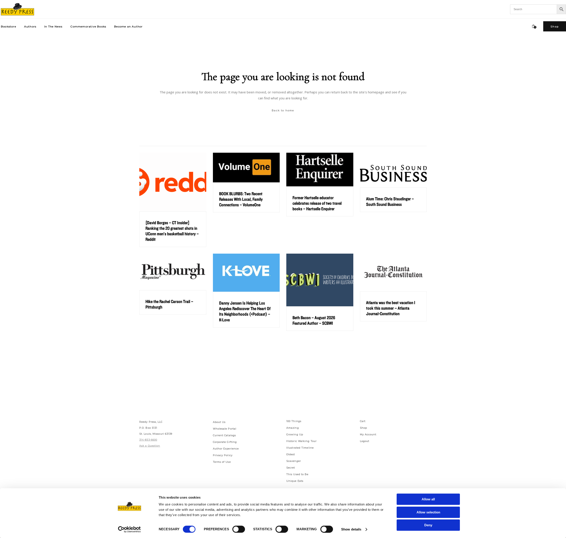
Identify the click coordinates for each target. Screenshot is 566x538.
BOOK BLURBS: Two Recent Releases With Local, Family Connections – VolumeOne (241, 199)
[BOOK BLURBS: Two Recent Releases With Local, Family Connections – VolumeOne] (246, 167)
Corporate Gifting (225, 442)
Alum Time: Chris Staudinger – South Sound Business (390, 201)
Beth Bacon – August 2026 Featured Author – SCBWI (314, 320)
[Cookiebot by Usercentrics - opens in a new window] (129, 529)
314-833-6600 (148, 439)
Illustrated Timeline (300, 447)
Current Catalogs (224, 435)
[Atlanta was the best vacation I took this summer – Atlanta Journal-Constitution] (393, 272)
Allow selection (428, 512)
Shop (363, 427)
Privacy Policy (223, 455)
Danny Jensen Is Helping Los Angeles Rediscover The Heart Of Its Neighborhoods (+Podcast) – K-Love (244, 311)
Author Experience (226, 448)
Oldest (290, 454)
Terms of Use (222, 461)
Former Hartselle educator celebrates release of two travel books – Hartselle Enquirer (317, 203)
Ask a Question (149, 445)
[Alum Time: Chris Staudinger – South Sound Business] (393, 170)
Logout (364, 441)
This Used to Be (297, 474)
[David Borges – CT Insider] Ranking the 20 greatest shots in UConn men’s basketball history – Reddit (172, 231)
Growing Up (294, 434)
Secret (290, 467)
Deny (428, 525)
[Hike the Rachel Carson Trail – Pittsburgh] (172, 272)
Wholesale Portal (225, 428)
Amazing (292, 427)
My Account (368, 434)
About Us (219, 422)
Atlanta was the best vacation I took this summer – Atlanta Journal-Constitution (390, 308)
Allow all (428, 499)
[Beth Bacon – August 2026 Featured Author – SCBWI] (319, 280)
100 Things (293, 421)
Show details (351, 529)
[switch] (238, 529)
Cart (362, 421)
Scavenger (293, 461)
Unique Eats (294, 480)
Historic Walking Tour (301, 441)
